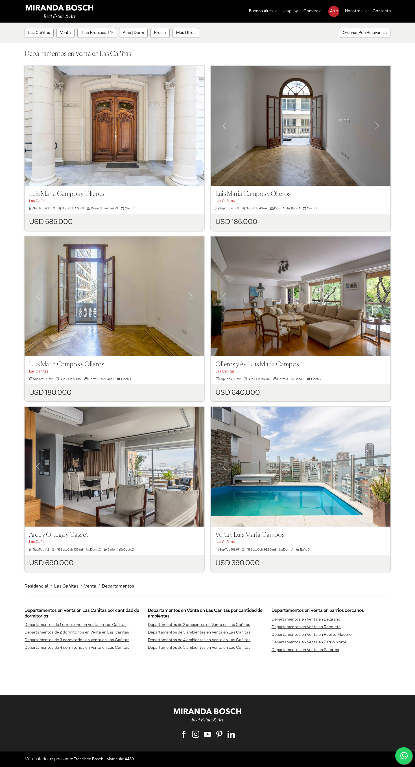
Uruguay (290, 11)
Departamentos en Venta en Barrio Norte (309, 642)
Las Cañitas (66, 586)
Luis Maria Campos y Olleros (66, 194)
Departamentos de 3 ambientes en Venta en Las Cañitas (199, 632)
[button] (38, 119)
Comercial (313, 11)
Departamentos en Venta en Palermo (305, 650)
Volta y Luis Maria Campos (250, 535)
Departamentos (118, 586)
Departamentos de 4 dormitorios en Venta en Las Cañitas (77, 648)
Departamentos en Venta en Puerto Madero (312, 635)
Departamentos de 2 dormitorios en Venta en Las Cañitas (77, 632)
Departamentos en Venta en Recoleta (306, 627)
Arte (334, 11)
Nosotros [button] (353, 11)
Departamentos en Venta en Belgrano (306, 619)
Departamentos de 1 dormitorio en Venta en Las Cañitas (75, 625)
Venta (90, 586)
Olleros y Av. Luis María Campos (257, 364)
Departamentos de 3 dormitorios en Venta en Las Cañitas (77, 640)
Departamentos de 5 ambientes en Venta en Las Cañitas (199, 648)
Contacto (382, 11)
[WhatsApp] (403, 755)
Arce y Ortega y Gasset (58, 535)
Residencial (37, 586)
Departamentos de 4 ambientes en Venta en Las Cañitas (199, 640)
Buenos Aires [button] (261, 11)
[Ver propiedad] (114, 126)
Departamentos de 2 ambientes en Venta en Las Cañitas (199, 625)
